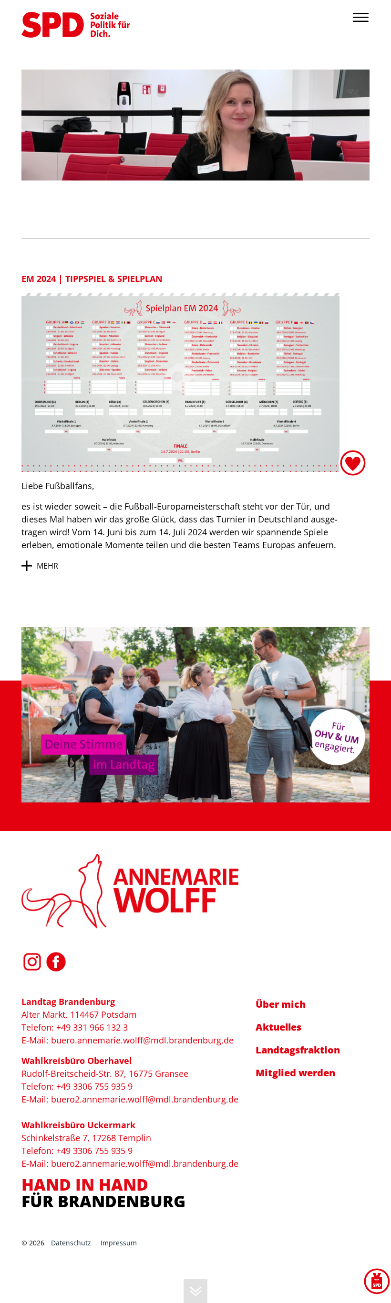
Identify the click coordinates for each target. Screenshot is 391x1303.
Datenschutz (71, 1242)
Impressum (119, 1242)
